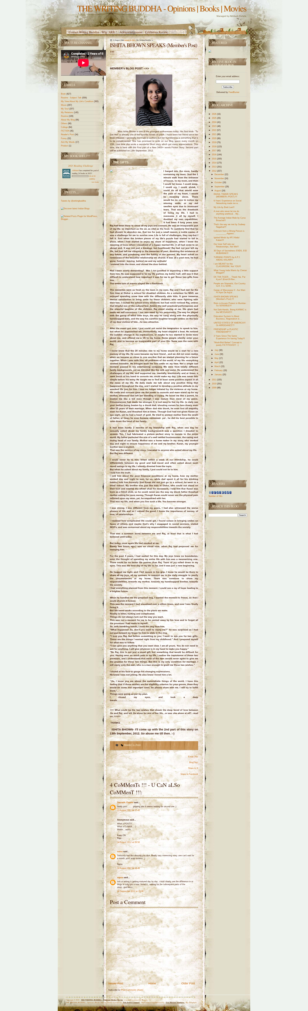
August (218, 190)
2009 (214, 387)
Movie (64, 105)
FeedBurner (234, 92)
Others (64, 123)
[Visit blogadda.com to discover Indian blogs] (75, 208)
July (216, 350)
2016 (214, 154)
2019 (214, 142)
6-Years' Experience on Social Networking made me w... (227, 201)
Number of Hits (215, 496)
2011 (214, 379)
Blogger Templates (175, 1002)
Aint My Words (68, 142)
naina (120, 851)
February (218, 370)
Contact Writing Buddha (84, 31)
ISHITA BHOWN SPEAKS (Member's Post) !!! (226, 297)
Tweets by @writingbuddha (73, 201)
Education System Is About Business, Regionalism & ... (228, 317)
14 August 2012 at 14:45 (128, 868)
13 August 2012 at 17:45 (128, 810)
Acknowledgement (131, 31)
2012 (214, 171)
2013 (214, 167)
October (218, 182)
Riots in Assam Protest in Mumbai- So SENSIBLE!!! (230, 304)
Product (65, 146)
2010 (214, 383)
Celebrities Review (156, 31)
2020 (214, 138)
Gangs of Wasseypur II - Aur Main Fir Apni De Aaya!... (229, 291)
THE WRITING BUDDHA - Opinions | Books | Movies (161, 8)
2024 (214, 122)
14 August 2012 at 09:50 (128, 842)
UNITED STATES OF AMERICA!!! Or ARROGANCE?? (230, 324)
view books (95, 182)
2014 (214, 163)
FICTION (65, 131)
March (217, 366)
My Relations (67, 112)
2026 (214, 114)
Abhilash (75, 170)
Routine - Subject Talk (71, 97)
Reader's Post (68, 134)
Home (152, 983)
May (216, 358)
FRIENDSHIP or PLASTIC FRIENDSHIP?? (226, 330)
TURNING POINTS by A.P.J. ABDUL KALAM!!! (227, 258)
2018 (214, 146)
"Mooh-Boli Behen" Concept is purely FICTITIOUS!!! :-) (228, 343)
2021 (214, 134)
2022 (214, 130)
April (216, 362)
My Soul (65, 109)
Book (63, 94)
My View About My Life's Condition (77, 101)
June (217, 354)
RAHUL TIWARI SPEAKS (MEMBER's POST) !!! (226, 195)
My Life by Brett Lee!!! (224, 207)
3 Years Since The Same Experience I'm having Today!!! (229, 337)
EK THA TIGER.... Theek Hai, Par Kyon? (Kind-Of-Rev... (229, 278)
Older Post (188, 983)
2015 (214, 158)
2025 (214, 118)
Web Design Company (131, 1002)
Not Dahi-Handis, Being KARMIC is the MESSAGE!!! (230, 310)
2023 (214, 126)
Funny (64, 138)
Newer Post (115, 983)
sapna (120, 877)
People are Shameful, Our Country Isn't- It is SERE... (230, 284)
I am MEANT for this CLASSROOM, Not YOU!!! (227, 265)
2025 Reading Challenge (80, 165)
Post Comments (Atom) (132, 990)
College (64, 127)
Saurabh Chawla (125, 802)
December (219, 174)
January (218, 374)
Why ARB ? (109, 31)
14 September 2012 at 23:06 (130, 891)
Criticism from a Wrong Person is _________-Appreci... (229, 232)
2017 (214, 150)
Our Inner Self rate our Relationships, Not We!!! (226, 245)
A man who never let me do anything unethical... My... (227, 212)
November (219, 178)
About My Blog (68, 120)
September (219, 186)
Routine (65, 116)
